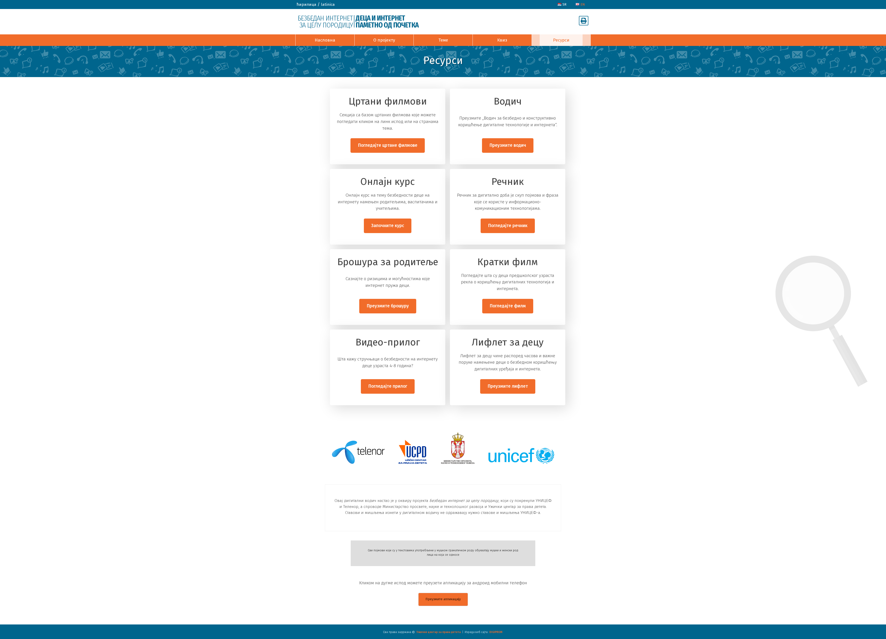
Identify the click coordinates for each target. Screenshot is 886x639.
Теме (443, 40)
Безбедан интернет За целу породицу (325, 21)
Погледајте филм (508, 306)
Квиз (502, 40)
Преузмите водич (507, 145)
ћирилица (306, 4)
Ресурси (561, 40)
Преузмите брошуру (388, 306)
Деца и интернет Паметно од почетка (387, 21)
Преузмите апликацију (443, 599)
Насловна (325, 40)
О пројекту (384, 40)
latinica (328, 4)
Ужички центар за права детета (438, 632)
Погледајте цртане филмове (387, 145)
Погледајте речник (507, 225)
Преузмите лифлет (508, 386)
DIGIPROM (495, 632)
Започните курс (387, 225)
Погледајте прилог (387, 386)
